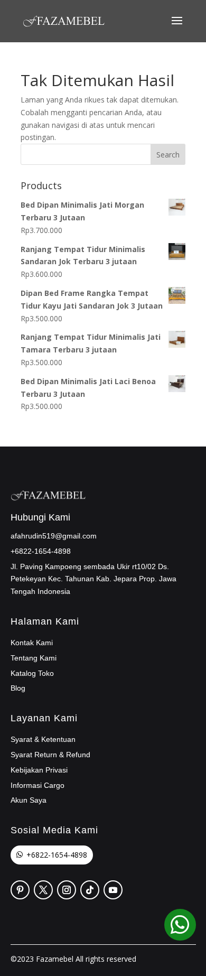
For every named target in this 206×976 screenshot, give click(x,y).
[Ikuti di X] (43, 889)
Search (168, 155)
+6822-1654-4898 (56, 855)
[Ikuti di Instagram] (66, 889)
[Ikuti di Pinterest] (20, 889)
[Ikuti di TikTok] (89, 889)
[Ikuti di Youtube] (113, 889)
